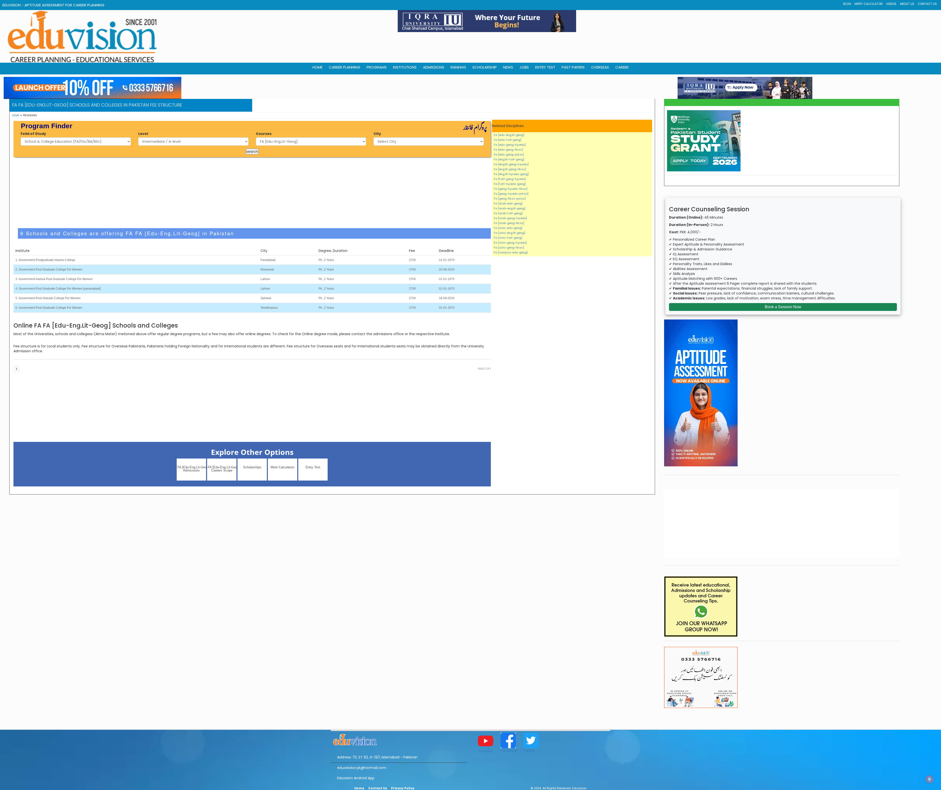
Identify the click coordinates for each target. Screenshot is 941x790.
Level (143, 133)
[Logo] (399, 739)
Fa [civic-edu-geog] (508, 228)
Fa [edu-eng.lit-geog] (509, 135)
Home (15, 115)
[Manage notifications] (929, 779)
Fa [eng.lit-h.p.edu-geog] (511, 174)
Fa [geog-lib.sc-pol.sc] (510, 198)
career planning (344, 67)
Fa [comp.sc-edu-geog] (511, 252)
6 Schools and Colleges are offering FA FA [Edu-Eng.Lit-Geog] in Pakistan (127, 233)
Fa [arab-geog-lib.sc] (509, 223)
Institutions (405, 67)
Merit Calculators (283, 467)
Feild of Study (33, 133)
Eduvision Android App (355, 778)
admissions (433, 67)
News (508, 67)
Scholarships (252, 467)
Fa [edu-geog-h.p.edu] (510, 145)
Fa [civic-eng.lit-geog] (509, 233)
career (622, 67)
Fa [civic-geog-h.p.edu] (510, 243)
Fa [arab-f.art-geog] (508, 213)
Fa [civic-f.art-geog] (508, 238)
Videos (891, 4)
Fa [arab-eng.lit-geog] (509, 208)
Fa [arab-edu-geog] (508, 203)
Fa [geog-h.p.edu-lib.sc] (510, 189)
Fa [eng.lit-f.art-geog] (509, 159)
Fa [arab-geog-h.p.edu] (510, 218)
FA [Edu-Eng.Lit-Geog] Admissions (191, 468)
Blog (847, 4)
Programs (377, 67)
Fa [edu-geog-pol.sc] (509, 154)
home (317, 67)
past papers (573, 67)
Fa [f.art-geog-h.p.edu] (510, 179)
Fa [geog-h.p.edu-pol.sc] (511, 194)
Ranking (458, 67)
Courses (264, 133)
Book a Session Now (783, 307)
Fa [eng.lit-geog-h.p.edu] (511, 164)
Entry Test (545, 67)
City (377, 133)
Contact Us (927, 4)
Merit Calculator (868, 4)
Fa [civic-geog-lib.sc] (509, 247)
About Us (907, 4)
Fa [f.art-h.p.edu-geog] (510, 184)
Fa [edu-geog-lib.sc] (508, 150)
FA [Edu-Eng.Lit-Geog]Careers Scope (222, 468)
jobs (524, 67)
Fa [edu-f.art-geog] (507, 140)
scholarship (484, 67)
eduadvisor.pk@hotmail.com (361, 767)
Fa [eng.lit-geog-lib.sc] (510, 169)
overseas (600, 67)
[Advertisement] (252, 192)
